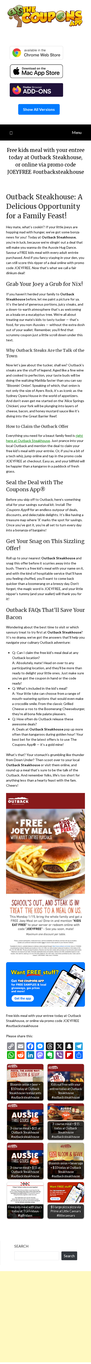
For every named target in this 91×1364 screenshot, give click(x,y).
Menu (77, 132)
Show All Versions (39, 109)
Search (21, 1246)
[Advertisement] (45, 1316)
